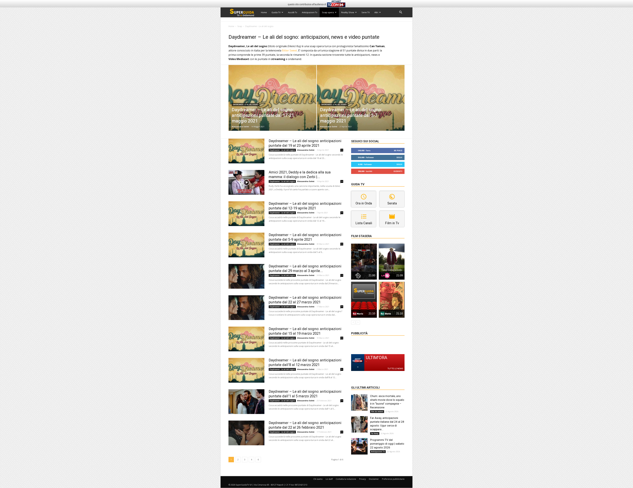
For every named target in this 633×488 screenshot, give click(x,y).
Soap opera (328, 12)
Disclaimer (374, 479)
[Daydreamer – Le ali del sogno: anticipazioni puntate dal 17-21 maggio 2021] (272, 103)
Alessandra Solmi (240, 126)
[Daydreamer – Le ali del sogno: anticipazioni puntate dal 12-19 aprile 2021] (246, 213)
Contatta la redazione (346, 479)
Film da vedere (377, 411)
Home (264, 12)
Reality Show (347, 12)
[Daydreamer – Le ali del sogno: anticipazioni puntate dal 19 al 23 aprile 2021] (246, 151)
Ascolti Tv (292, 12)
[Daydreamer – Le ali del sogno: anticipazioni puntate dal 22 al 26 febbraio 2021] (246, 433)
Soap (239, 26)
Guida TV (276, 12)
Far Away (374, 433)
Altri (376, 12)
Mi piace (398, 150)
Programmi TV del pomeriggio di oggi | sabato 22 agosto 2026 (387, 443)
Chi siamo (318, 479)
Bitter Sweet (289, 50)
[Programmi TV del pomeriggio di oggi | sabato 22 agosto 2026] (359, 446)
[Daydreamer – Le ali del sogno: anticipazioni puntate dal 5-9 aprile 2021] (246, 245)
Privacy (362, 479)
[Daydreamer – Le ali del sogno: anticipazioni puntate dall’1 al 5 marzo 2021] (246, 401)
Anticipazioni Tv (309, 12)
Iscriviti (397, 171)
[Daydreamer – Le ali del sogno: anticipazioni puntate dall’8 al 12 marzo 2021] (246, 370)
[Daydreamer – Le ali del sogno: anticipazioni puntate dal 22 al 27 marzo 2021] (246, 307)
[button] (401, 12)
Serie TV (366, 12)
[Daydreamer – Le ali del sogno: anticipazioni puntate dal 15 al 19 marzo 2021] (246, 339)
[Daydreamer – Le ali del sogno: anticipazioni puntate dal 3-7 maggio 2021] (361, 103)
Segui (399, 157)
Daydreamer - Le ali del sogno (245, 105)
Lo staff (329, 479)
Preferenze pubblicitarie (393, 479)
